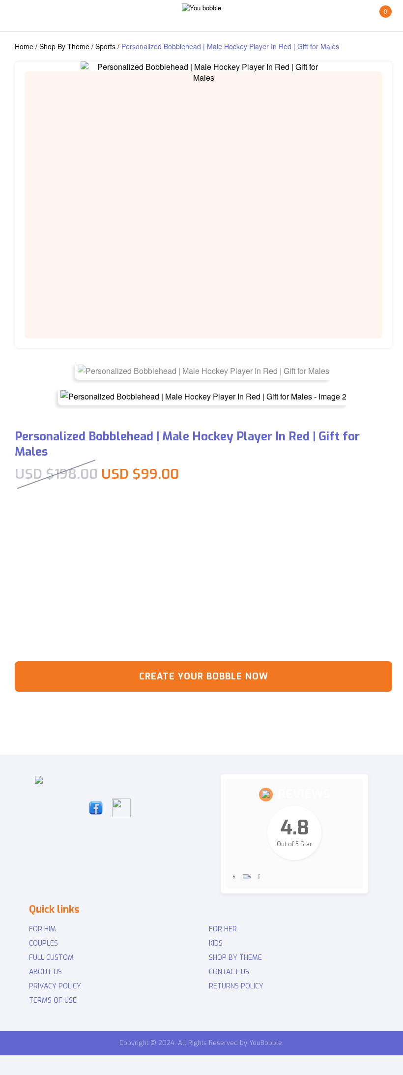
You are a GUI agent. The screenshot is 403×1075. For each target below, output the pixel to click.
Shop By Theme (64, 46)
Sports (105, 46)
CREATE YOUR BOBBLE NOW (203, 676)
